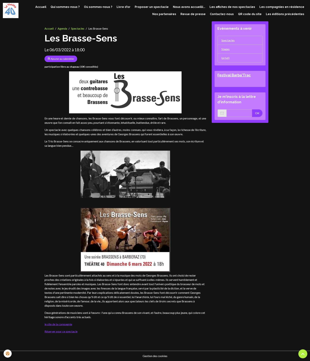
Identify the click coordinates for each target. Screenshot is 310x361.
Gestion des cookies (155, 356)
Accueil (40, 7)
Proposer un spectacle (152, 7)
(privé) (225, 58)
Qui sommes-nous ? (65, 7)
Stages (225, 49)
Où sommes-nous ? (98, 7)
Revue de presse (193, 14)
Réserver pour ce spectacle (61, 331)
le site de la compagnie (58, 324)
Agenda (62, 28)
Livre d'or (123, 7)
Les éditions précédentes (285, 14)
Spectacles (77, 28)
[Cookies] (8, 354)
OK (257, 113)
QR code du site (250, 14)
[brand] (10, 10)
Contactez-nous (222, 14)
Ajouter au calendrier (62, 58)
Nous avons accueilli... (189, 7)
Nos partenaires (164, 14)
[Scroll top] (302, 353)
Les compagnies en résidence (281, 7)
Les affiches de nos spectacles (232, 7)
